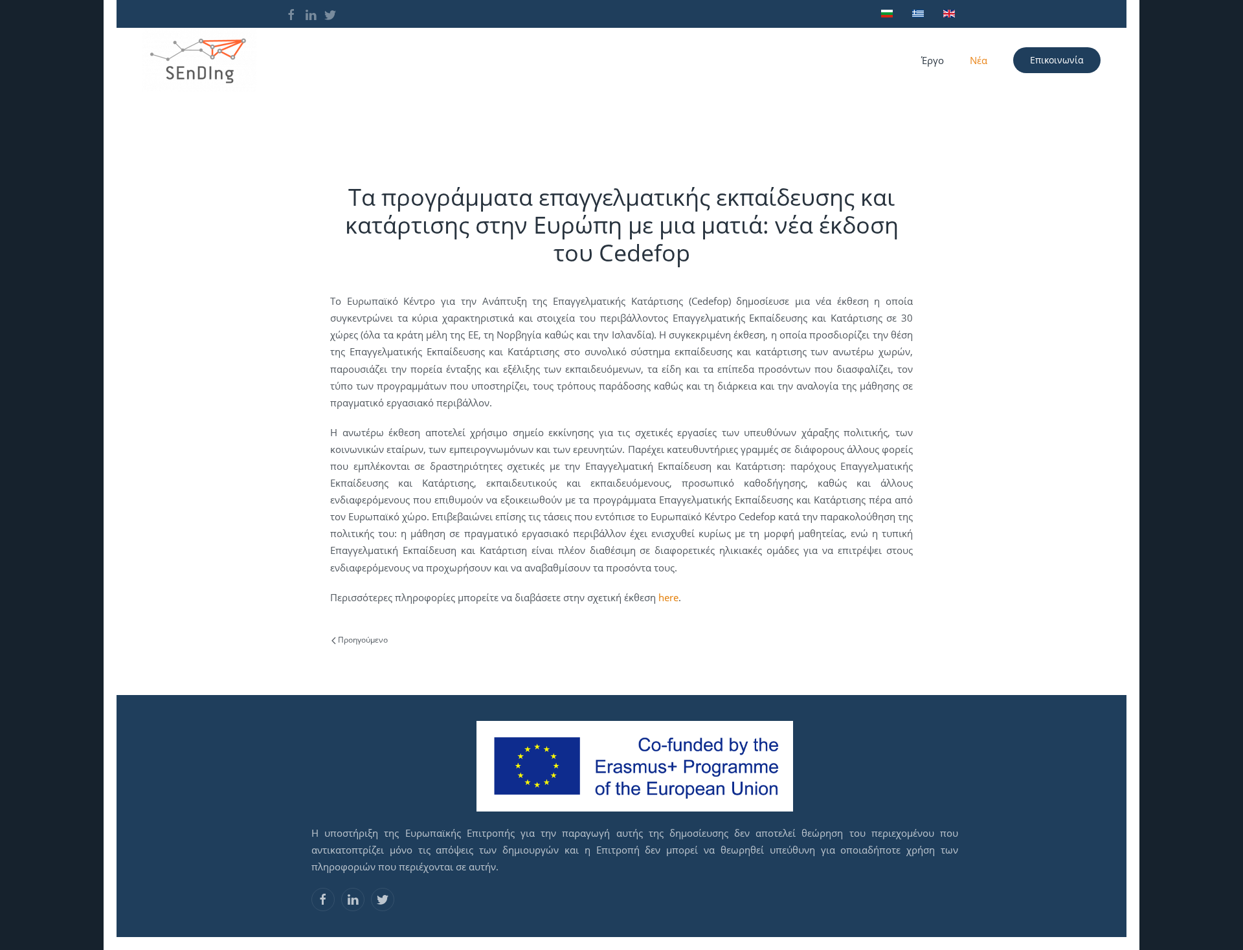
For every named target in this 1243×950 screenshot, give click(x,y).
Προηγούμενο (362, 639)
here (668, 597)
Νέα (978, 60)
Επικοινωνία (1057, 60)
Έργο (932, 60)
